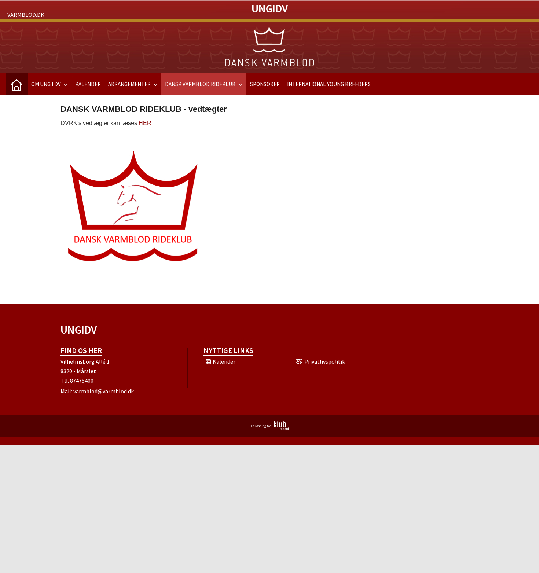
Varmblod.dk (25, 14)
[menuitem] (16, 84)
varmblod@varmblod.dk (103, 391)
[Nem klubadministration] (270, 428)
